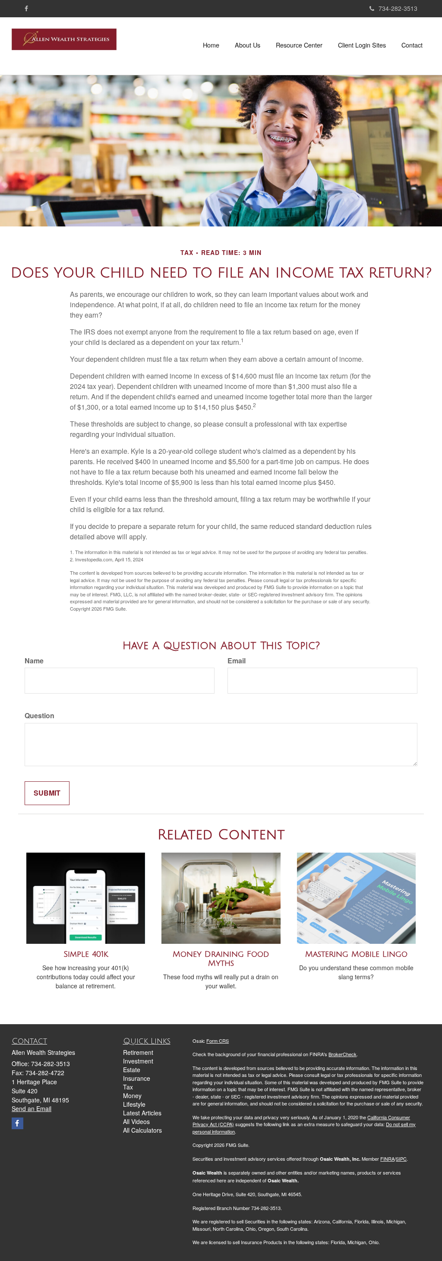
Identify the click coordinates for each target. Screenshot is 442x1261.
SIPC (401, 1158)
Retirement (138, 1052)
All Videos (136, 1121)
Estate (131, 1069)
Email (236, 661)
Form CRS (217, 1040)
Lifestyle (134, 1104)
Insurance (136, 1078)
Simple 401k (85, 954)
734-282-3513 (398, 8)
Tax (128, 1087)
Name (34, 661)
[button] (247, 45)
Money (132, 1095)
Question (39, 715)
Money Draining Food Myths (221, 959)
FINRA (387, 1158)
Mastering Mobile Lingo (356, 954)
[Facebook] (26, 8)
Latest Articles (142, 1112)
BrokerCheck (342, 1054)
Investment (138, 1061)
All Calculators (142, 1130)
